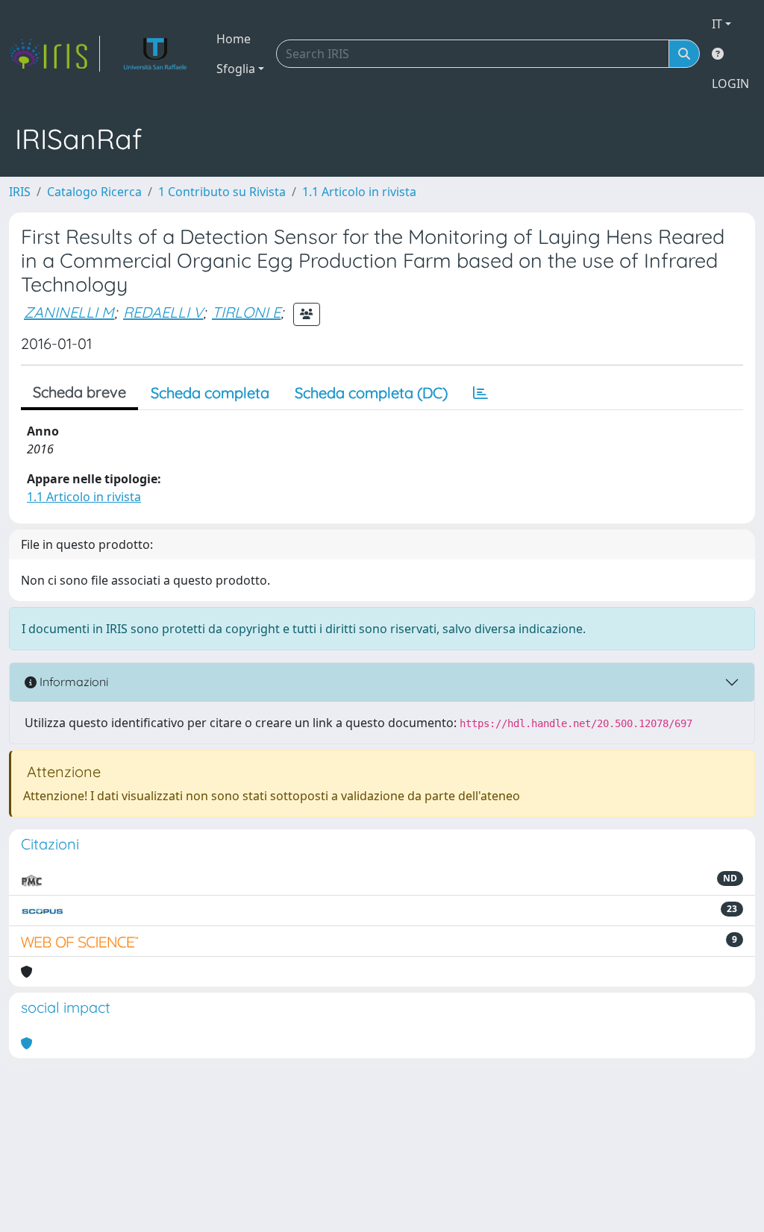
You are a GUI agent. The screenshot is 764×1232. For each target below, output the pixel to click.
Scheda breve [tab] (79, 392)
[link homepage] (54, 54)
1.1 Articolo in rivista (359, 191)
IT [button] (717, 24)
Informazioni (72, 681)
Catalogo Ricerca (94, 191)
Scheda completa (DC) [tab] (371, 392)
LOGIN (730, 83)
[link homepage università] (155, 54)
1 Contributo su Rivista (222, 191)
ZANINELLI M (69, 312)
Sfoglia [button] (235, 68)
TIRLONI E (246, 312)
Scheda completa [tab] (210, 392)
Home (233, 39)
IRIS (20, 191)
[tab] (480, 393)
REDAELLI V (163, 312)
